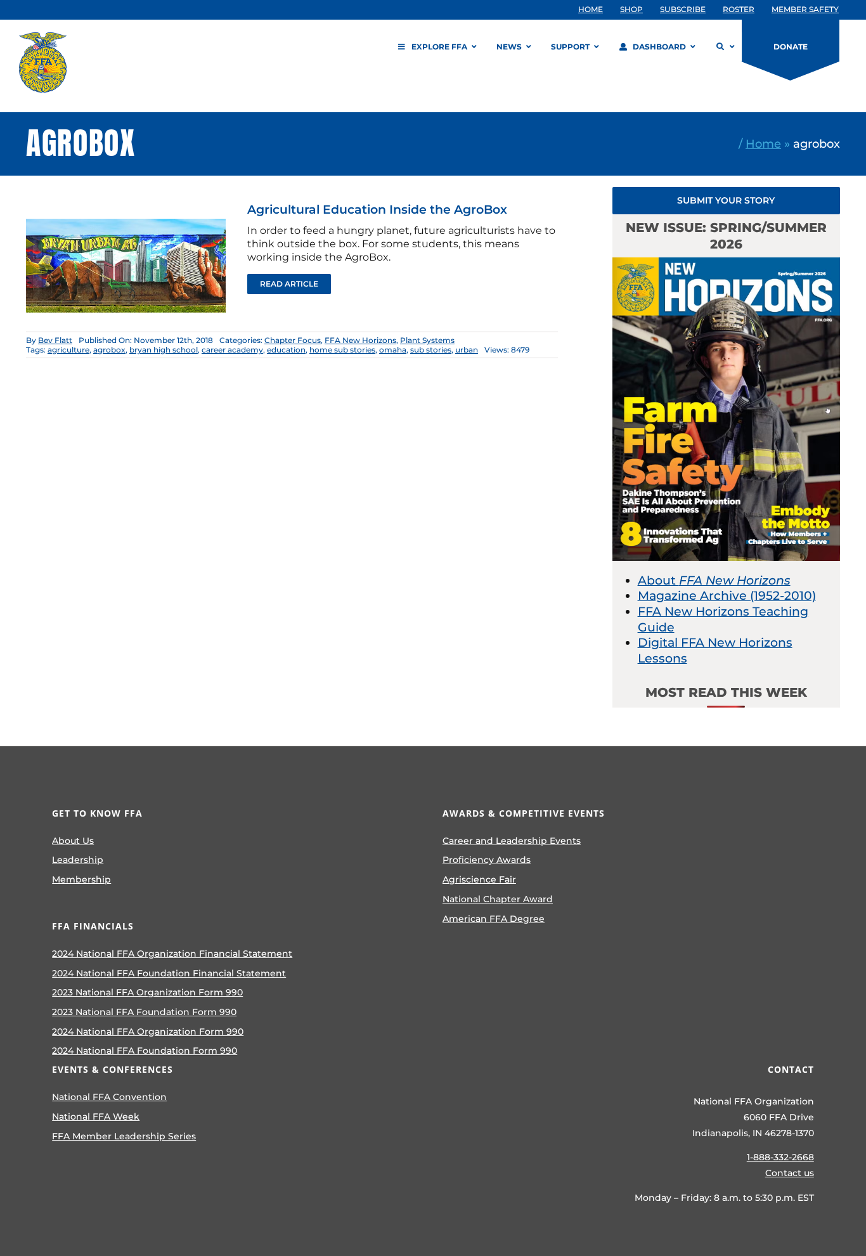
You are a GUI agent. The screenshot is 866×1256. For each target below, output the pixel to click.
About (714, 580)
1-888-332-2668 (780, 1157)
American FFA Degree (494, 918)
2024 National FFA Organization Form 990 (147, 1031)
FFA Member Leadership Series (124, 1136)
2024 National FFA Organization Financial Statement (172, 953)
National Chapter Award (498, 899)
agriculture (68, 349)
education (286, 349)
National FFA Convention (109, 1097)
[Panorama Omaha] (126, 209)
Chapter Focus (292, 340)
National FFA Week (95, 1116)
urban (466, 349)
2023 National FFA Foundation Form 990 (144, 1012)
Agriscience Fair (479, 879)
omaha (392, 349)
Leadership (77, 859)
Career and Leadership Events (512, 840)
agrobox (109, 349)
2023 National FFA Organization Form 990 (147, 992)
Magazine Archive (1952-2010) (727, 595)
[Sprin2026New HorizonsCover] (726, 263)
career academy (232, 349)
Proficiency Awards (487, 859)
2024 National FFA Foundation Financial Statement (169, 973)
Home (763, 143)
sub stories (430, 349)
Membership (81, 879)
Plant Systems (427, 340)
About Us (73, 840)
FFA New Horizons (360, 340)
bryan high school (163, 349)
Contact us (789, 1173)
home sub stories (342, 349)
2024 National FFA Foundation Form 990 (144, 1050)
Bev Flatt (55, 340)
